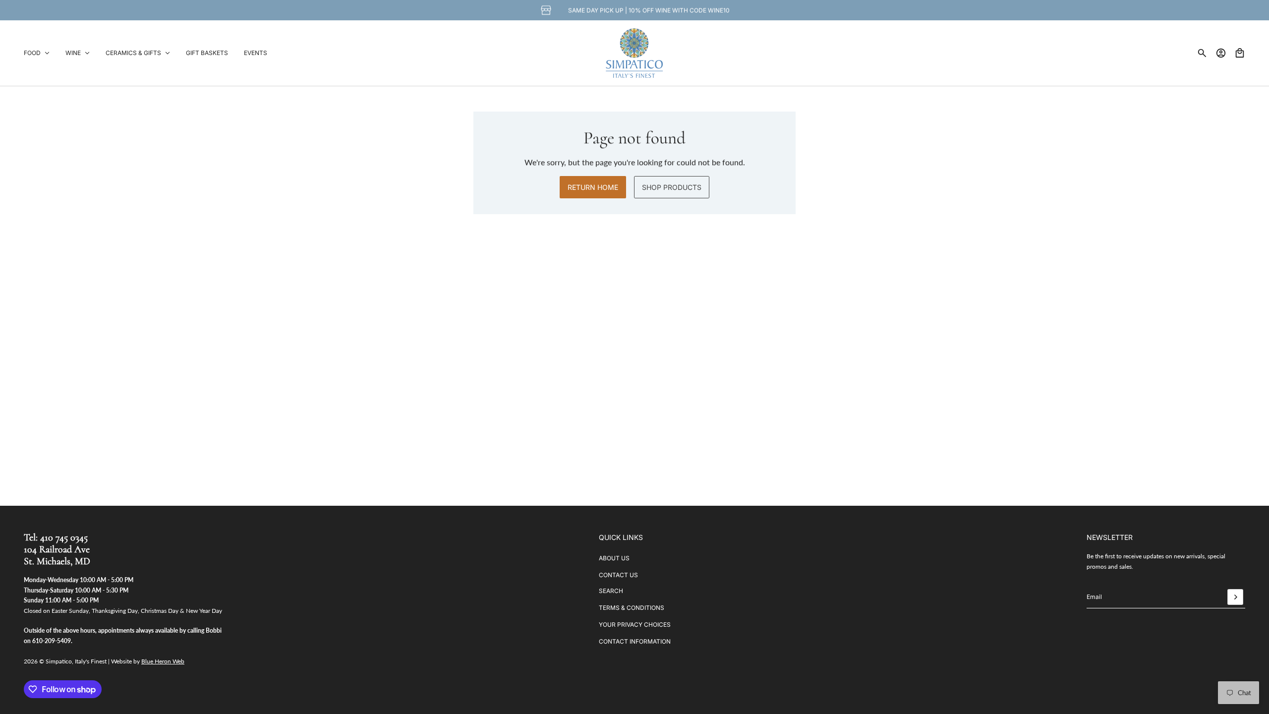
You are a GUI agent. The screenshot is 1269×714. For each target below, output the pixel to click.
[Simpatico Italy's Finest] (634, 53)
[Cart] (1239, 53)
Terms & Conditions (631, 607)
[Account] (1220, 53)
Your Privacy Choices (635, 624)
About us (614, 558)
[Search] (1202, 53)
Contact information (635, 641)
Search (611, 591)
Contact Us (618, 575)
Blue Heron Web (162, 661)
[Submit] (1235, 597)
